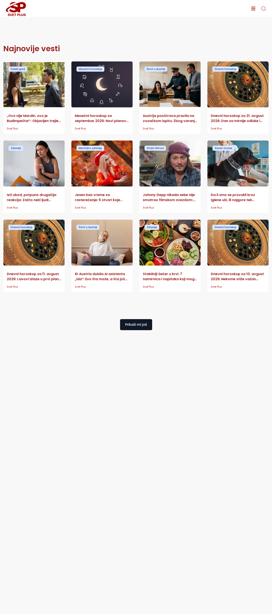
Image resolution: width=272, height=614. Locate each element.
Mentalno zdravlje (90, 148)
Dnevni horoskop (226, 69)
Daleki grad (18, 69)
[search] (263, 8)
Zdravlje (16, 148)
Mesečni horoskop (90, 69)
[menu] (253, 8)
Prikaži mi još (136, 324)
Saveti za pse (223, 148)
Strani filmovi (155, 148)
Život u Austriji (156, 69)
